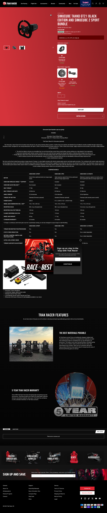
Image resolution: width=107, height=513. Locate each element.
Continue (67, 264)
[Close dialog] (80, 240)
